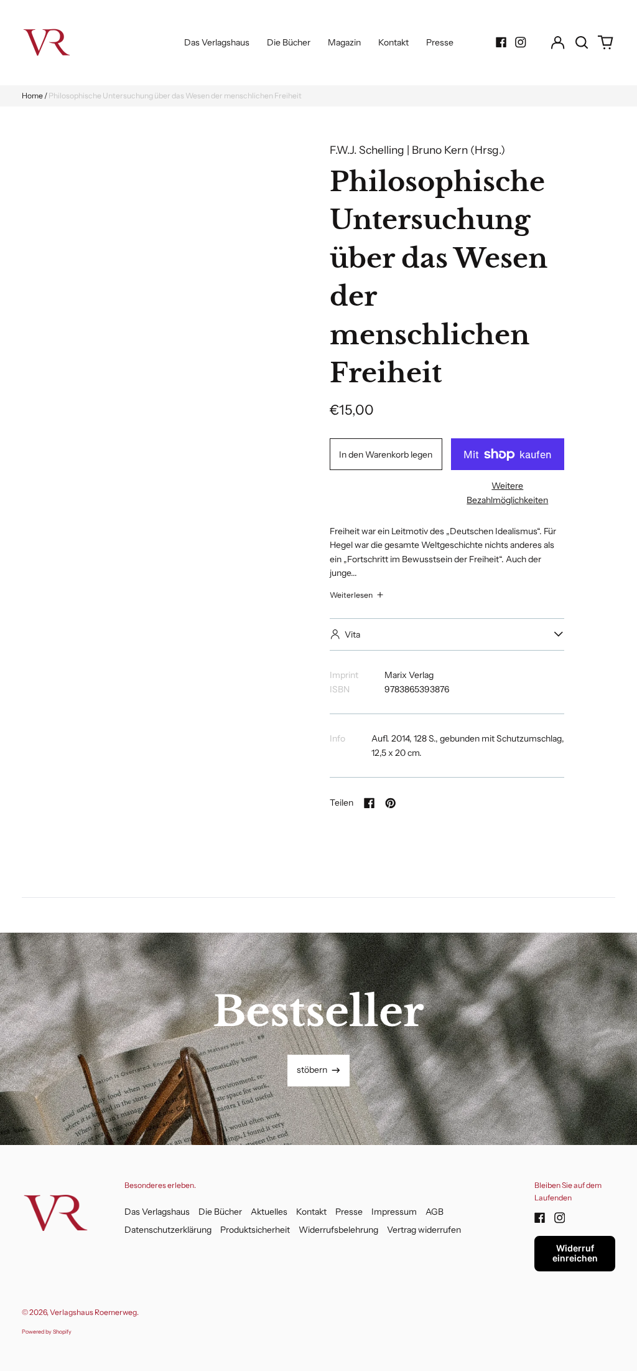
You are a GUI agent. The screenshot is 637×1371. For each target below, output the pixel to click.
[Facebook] (501, 42)
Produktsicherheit (255, 1229)
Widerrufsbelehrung (338, 1229)
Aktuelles (269, 1211)
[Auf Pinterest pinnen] (390, 803)
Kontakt (393, 42)
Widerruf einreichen (575, 1253)
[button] (582, 42)
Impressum (394, 1211)
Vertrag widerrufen (424, 1229)
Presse (439, 42)
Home (32, 95)
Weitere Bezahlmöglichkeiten (507, 492)
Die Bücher (288, 42)
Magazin (344, 42)
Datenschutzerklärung (168, 1229)
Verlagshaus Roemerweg (93, 1312)
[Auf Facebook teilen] (369, 803)
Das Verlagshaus (216, 42)
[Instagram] (520, 42)
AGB (434, 1211)
